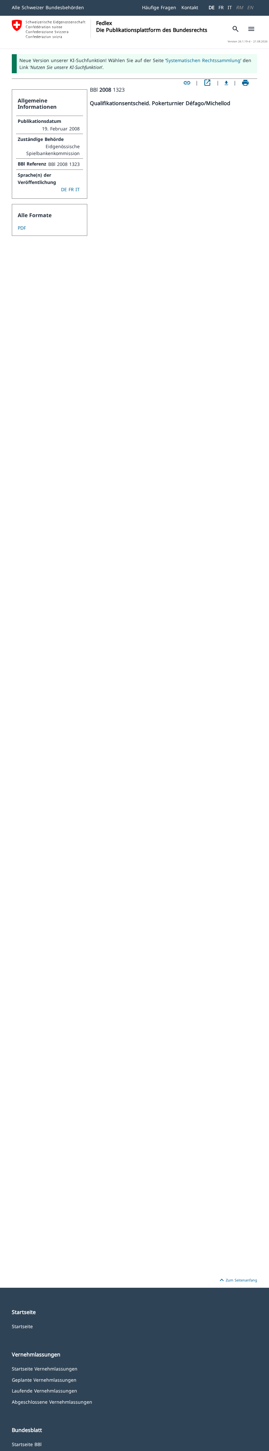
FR (221, 7)
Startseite (22, 1326)
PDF (22, 228)
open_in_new (207, 83)
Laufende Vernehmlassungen (44, 1390)
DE (212, 7)
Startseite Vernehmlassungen (44, 1368)
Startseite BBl (27, 1444)
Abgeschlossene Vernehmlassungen (52, 1401)
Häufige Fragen (159, 7)
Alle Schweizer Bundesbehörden (48, 7)
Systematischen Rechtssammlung (203, 60)
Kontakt (189, 7)
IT (230, 7)
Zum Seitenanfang (237, 1280)
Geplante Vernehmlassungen (44, 1379)
